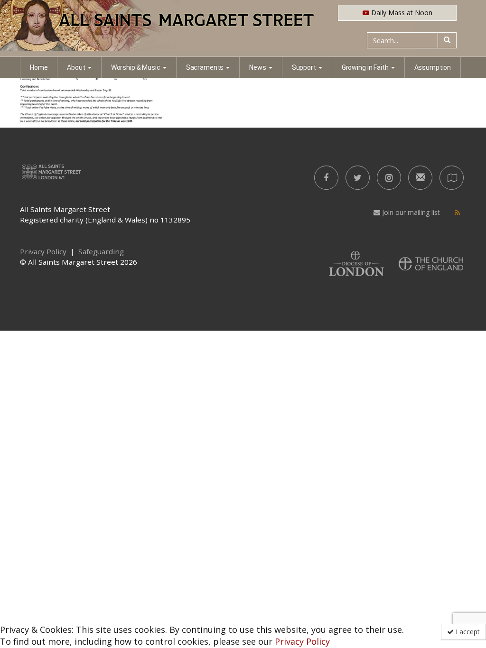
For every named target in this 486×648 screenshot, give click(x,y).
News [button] (257, 67)
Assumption (432, 67)
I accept (467, 631)
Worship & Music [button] (135, 67)
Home (38, 67)
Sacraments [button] (205, 67)
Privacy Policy (302, 641)
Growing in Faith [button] (365, 67)
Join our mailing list (410, 212)
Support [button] (304, 67)
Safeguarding (101, 251)
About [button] (76, 67)
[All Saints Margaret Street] (243, 28)
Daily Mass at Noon (400, 12)
